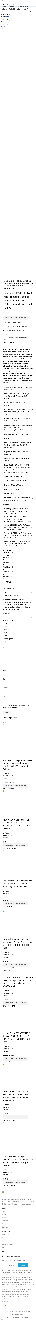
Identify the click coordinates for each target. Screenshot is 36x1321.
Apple (4, 1211)
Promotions (5, 1234)
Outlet (4, 1247)
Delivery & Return (7, 1244)
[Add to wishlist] (15, 1153)
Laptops (4, 1214)
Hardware (5, 1217)
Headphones (6, 1224)
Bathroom (5, 1227)
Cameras (5, 1220)
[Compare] (5, 1153)
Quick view (10, 1153)
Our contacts (6, 1241)
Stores (4, 1237)
